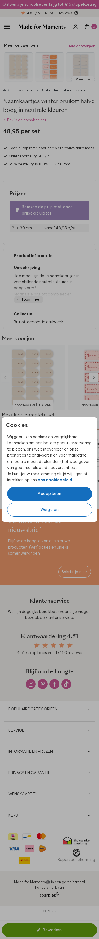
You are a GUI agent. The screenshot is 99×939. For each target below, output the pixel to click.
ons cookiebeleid (55, 479)
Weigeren (49, 509)
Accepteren (50, 493)
